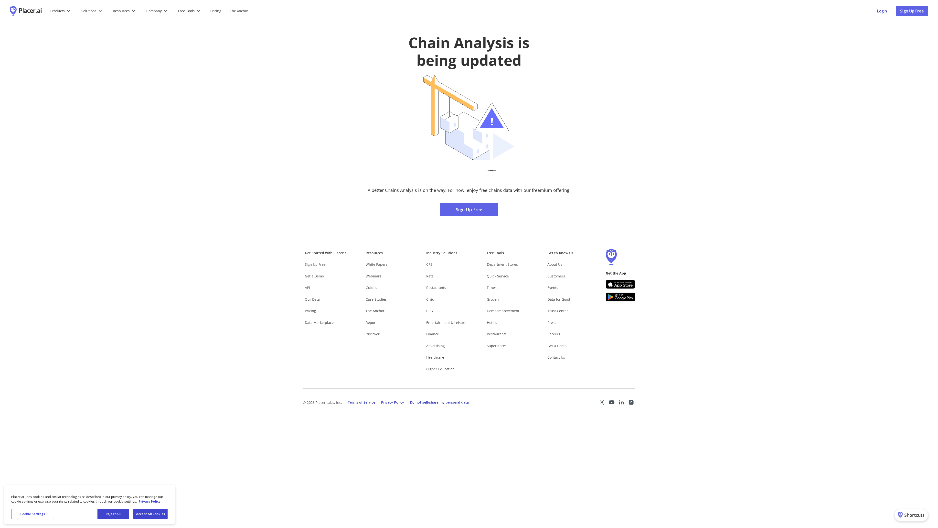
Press (551, 322)
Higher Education (440, 369)
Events (552, 287)
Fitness (492, 287)
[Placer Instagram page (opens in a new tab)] (631, 402)
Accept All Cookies (150, 514)
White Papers (376, 264)
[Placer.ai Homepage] (26, 11)
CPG (429, 310)
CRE (429, 264)
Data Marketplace (319, 322)
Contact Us (556, 357)
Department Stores (502, 264)
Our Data (312, 299)
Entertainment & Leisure (446, 322)
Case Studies (376, 299)
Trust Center (557, 310)
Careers (553, 334)
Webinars (373, 276)
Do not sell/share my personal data (439, 402)
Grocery (493, 299)
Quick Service (498, 276)
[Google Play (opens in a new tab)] (620, 297)
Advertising (435, 345)
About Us (554, 264)
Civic (430, 299)
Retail (431, 276)
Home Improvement (503, 310)
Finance (432, 334)
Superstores (497, 345)
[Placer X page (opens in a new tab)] (602, 402)
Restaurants (436, 287)
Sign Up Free (912, 11)
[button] (60, 11)
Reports (372, 322)
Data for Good (558, 299)
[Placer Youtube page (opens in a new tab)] (612, 402)
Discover (373, 334)
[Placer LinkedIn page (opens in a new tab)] (621, 402)
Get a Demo (314, 276)
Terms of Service (361, 402)
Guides (371, 287)
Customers (556, 276)
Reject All (113, 514)
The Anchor (375, 310)
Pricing (215, 11)
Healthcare (435, 357)
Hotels (492, 322)
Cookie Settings (32, 514)
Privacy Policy (392, 402)
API (307, 287)
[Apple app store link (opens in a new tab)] (620, 284)
